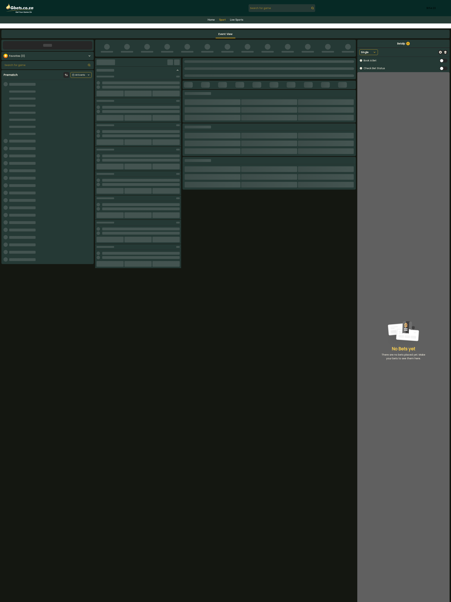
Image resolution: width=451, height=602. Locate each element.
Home (211, 20)
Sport (222, 20)
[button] (225, 34)
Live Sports (236, 20)
